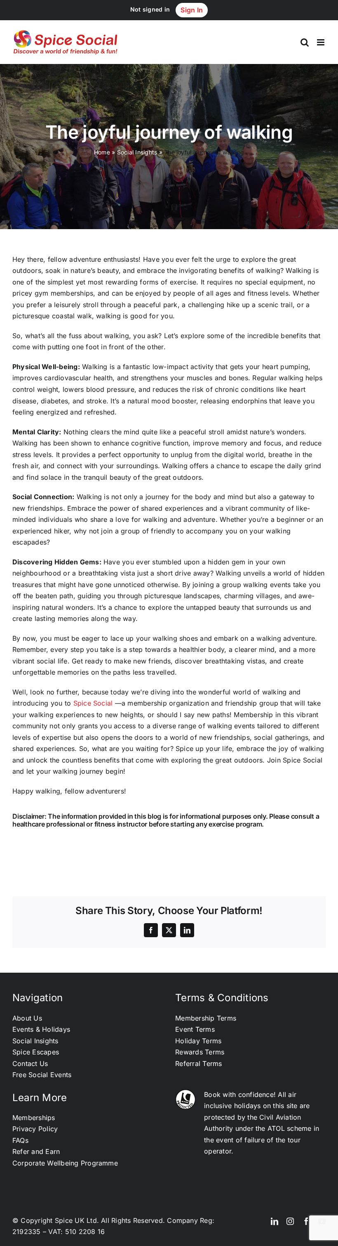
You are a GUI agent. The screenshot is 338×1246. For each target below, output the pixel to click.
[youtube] (322, 1221)
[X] (169, 930)
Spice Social (93, 703)
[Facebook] (151, 930)
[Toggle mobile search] (304, 42)
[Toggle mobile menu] (321, 42)
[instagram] (290, 1221)
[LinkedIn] (187, 930)
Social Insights (137, 152)
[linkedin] (274, 1221)
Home (102, 152)
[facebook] (306, 1221)
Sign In (192, 10)
